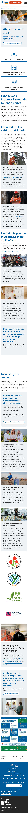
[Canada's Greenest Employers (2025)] (14, 596)
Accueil (2, 8)
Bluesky (12, 778)
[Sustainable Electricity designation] (14, 614)
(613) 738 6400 (17, 773)
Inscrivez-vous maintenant (15, 785)
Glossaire (3, 791)
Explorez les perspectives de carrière (9, 119)
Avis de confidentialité (6, 793)
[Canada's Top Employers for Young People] (14, 579)
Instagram (7, 778)
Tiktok (24, 778)
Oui (23, 756)
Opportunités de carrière (12, 693)
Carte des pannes (16, 2)
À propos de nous (8, 775)
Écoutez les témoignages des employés (13, 422)
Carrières (22, 775)
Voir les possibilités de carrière (13, 43)
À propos (8, 8)
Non (23, 758)
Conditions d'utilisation (11, 791)
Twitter (20, 778)
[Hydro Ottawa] (4, 2)
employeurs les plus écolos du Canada (12, 661)
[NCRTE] (14, 561)
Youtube (16, 778)
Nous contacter (16, 775)
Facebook (3, 778)
